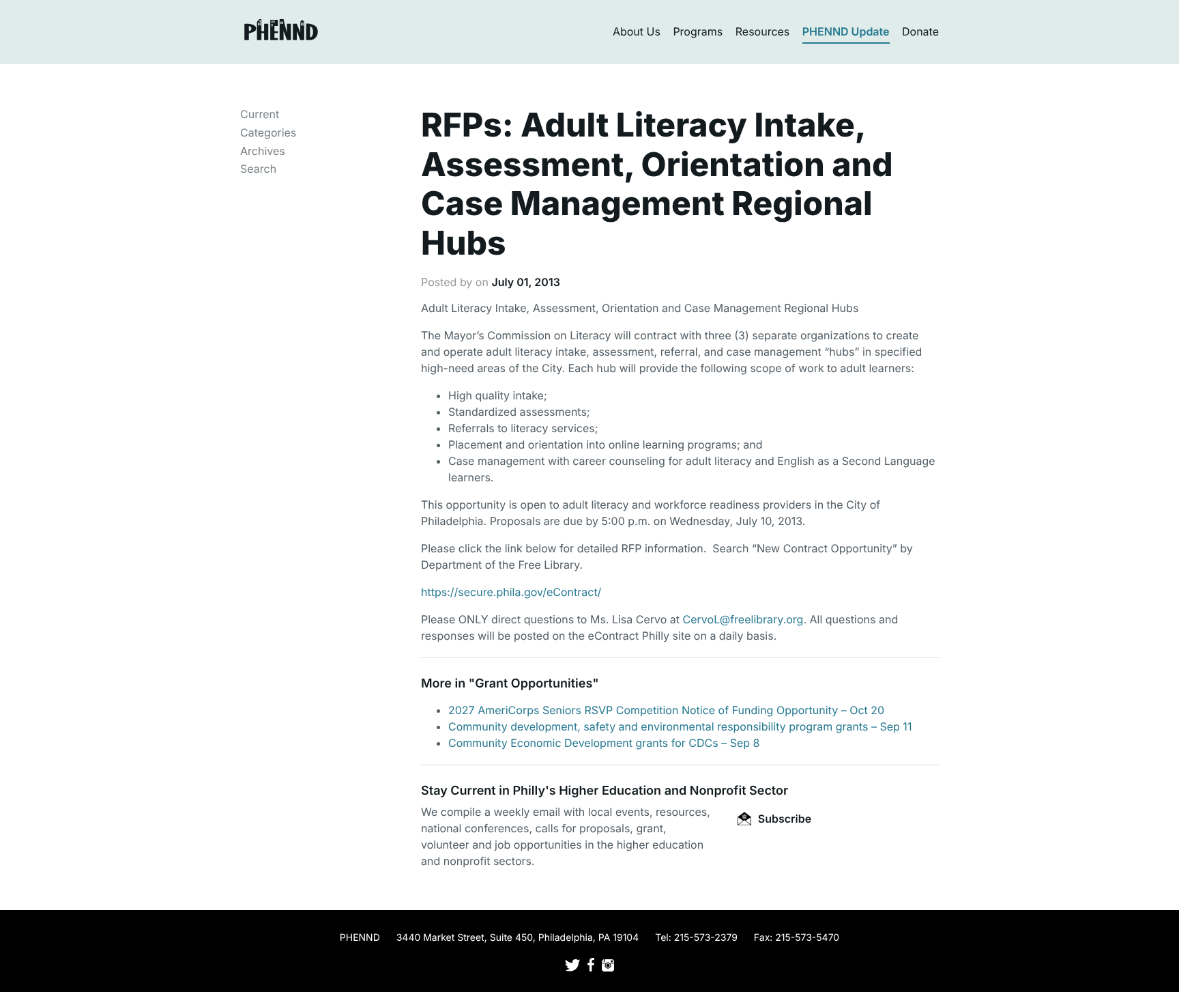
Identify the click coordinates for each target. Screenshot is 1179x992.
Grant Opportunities (533, 684)
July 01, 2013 (525, 282)
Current (259, 114)
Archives (262, 151)
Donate (920, 31)
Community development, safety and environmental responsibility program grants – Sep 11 (680, 726)
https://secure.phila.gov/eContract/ (511, 592)
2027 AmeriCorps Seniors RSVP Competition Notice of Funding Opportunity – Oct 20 (666, 710)
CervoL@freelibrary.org (743, 619)
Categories (268, 132)
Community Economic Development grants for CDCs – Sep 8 (603, 743)
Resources (763, 31)
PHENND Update (846, 31)
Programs (698, 31)
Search (258, 168)
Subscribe (783, 818)
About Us (636, 31)
